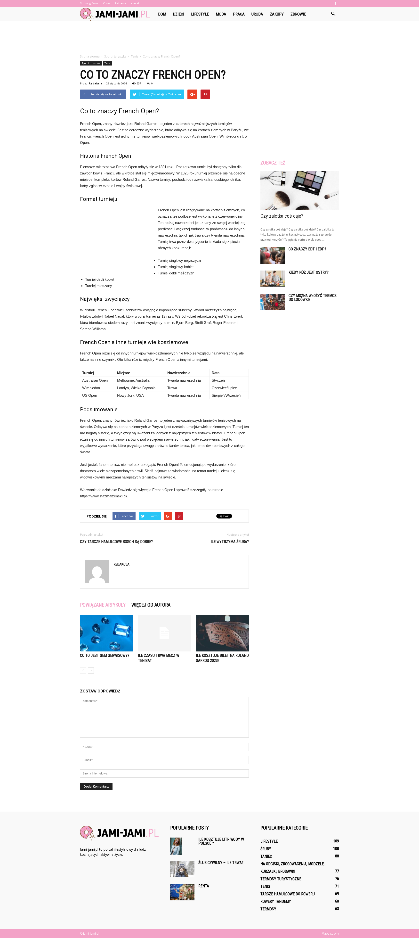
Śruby (265, 849)
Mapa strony (330, 933)
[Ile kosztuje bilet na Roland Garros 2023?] (222, 633)
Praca (239, 14)
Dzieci (178, 14)
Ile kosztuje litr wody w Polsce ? (221, 841)
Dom (162, 14)
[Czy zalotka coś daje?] (299, 190)
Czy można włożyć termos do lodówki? (313, 297)
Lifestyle (200, 14)
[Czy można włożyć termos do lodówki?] (272, 302)
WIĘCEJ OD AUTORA (150, 605)
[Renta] (182, 892)
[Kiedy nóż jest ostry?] (272, 279)
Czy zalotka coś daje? (281, 216)
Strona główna (89, 3)
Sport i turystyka (90, 63)
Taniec (266, 856)
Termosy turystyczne (280, 879)
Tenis (107, 63)
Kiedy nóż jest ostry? (309, 272)
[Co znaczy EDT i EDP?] (272, 255)
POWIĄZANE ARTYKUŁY (103, 605)
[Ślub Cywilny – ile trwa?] (182, 869)
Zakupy (277, 14)
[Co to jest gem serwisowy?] (106, 633)
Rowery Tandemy (275, 901)
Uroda (257, 14)
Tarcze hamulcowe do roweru (287, 894)
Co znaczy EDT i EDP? (307, 249)
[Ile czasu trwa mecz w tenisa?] (164, 633)
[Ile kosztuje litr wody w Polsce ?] (176, 846)
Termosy (268, 909)
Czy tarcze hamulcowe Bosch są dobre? (116, 541)
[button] (333, 14)
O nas (106, 3)
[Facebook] (335, 3)
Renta (203, 886)
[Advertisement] (209, 38)
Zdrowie (298, 14)
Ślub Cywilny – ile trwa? (220, 862)
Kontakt (136, 3)
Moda (221, 14)
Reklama (120, 3)
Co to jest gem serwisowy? (104, 655)
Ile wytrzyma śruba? (230, 541)
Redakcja (95, 83)
